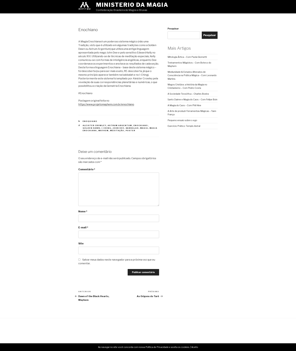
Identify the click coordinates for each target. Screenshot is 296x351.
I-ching (106, 128)
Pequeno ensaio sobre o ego (182, 120)
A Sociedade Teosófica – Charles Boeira (188, 93)
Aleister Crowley (94, 125)
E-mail (83, 227)
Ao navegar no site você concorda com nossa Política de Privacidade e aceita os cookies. (144, 347)
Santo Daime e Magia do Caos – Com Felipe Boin (192, 99)
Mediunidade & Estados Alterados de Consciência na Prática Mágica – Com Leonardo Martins (192, 75)
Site (81, 243)
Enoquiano (90, 121)
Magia (144, 128)
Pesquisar (173, 28)
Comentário (86, 169)
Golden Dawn (91, 128)
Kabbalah (132, 128)
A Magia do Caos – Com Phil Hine (184, 105)
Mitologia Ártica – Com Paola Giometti (187, 57)
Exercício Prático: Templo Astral (184, 126)
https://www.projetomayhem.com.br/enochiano (106, 104)
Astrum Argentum (120, 125)
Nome (82, 211)
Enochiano (141, 125)
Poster (130, 130)
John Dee (118, 128)
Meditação (117, 130)
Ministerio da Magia (132, 4)
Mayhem (103, 130)
